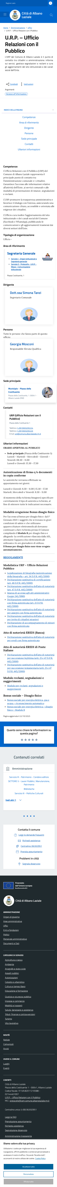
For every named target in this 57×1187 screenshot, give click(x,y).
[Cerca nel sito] (51, 15)
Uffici (5, 925)
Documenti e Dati (11, 943)
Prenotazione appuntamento (18, 1121)
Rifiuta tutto (28, 1181)
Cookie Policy (40, 1158)
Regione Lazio (10, 3)
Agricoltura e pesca (13, 960)
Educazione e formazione (16, 991)
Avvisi (6, 1048)
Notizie (6, 1039)
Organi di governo (11, 917)
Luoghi (6, 1063)
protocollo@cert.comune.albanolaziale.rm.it (29, 1100)
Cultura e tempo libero (15, 986)
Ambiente (9, 964)
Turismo (8, 1018)
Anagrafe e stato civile (15, 968)
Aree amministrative (12, 921)
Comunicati (8, 1044)
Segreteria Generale (21, 253)
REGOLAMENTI (13, 557)
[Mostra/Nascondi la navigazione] (5, 14)
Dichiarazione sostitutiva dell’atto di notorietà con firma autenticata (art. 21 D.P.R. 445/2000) (30, 603)
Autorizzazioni (11, 977)
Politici (6, 934)
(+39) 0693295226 (25, 430)
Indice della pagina (13, 109)
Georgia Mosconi (22, 344)
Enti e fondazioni (11, 930)
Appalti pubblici (12, 973)
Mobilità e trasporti (13, 1005)
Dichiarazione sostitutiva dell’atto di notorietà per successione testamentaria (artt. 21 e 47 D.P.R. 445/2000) (30, 668)
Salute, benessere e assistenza (19, 1010)
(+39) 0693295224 (25, 428)
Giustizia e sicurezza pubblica (18, 996)
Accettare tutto (28, 1166)
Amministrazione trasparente (18, 1136)
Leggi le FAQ (10, 1117)
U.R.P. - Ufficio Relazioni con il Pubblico (22, 1097)
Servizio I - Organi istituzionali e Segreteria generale (24, 260)
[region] (28, 1163)
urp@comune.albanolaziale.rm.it (28, 433)
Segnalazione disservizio (16, 1130)
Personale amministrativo (15, 939)
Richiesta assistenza (14, 1126)
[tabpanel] (29, 789)
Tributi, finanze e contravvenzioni (20, 1014)
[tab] (24, 816)
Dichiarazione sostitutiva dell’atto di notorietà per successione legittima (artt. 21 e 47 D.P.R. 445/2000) (30, 658)
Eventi (6, 1068)
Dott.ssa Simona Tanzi (25, 292)
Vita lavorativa (11, 1023)
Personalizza (28, 1174)
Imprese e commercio (14, 1001)
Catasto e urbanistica (14, 982)
